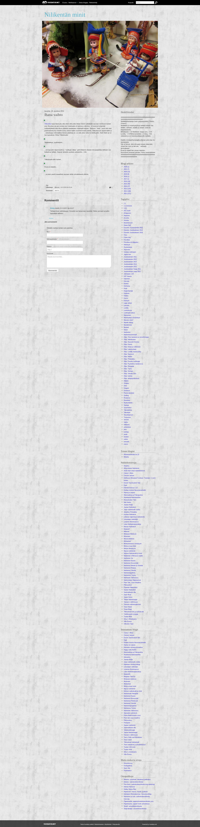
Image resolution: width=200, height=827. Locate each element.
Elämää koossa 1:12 (131, 488)
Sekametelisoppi (129, 730)
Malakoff (127, 529)
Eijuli (125, 485)
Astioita (126, 220)
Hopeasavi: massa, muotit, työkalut (136, 791)
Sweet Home (128, 597)
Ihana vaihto (53, 114)
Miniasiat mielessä (130, 679)
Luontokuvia (128, 310)
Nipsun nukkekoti (129, 551)
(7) (126, 169)
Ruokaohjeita (128, 403)
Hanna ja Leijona (129, 492)
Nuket (126, 330)
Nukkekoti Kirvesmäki (131, 563)
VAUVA (126, 420)
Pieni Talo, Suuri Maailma (132, 582)
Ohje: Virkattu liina (130, 373)
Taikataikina (128, 410)
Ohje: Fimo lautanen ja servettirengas (136, 337)
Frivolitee (127, 240)
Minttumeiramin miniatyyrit (132, 544)
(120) (127, 189)
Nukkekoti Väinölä (130, 570)
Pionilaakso (127, 770)
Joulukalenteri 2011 (130, 257)
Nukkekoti (127, 332)
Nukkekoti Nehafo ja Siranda (133, 565)
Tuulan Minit (128, 616)
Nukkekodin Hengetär (131, 693)
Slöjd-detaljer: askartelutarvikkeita (135, 809)
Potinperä (127, 723)
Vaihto (57, 190)
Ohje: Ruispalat (129, 366)
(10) (127, 181)
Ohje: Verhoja (128, 371)
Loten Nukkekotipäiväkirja (132, 524)
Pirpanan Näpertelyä (130, 587)
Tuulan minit (128, 749)
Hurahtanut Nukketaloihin (132, 497)
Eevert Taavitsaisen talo (132, 638)
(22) (127, 172)
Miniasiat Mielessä (130, 534)
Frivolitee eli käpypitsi (131, 242)
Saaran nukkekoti (129, 725)
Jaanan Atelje (128, 505)
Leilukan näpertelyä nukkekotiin (134, 517)
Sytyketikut (127, 407)
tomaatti (126, 442)
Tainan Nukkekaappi (130, 599)
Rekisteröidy (93, 2)
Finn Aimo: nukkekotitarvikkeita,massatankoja (139, 784)
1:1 (125, 203)
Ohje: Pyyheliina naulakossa (133, 364)
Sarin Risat (127, 595)
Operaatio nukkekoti (130, 713)
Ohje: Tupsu (128, 369)
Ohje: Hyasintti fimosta (131, 342)
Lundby (126, 308)
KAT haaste (128, 276)
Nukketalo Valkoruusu (131, 578)
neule (125, 434)
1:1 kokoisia (128, 206)
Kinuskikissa (128, 763)
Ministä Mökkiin (129, 539)
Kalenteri (127, 279)
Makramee (127, 315)
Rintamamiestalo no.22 (131, 454)
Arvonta (126, 218)
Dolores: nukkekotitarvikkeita (133, 782)
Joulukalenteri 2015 (130, 266)
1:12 (125, 208)
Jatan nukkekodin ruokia (132, 509)
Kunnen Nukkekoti (130, 514)
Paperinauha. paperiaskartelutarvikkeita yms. (139, 801)
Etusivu (64, 2)
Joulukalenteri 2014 (130, 264)
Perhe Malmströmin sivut (132, 715)
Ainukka (126, 466)
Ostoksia (127, 390)
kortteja (126, 432)
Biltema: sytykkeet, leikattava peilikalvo (137, 779)
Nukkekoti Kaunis (130, 561)
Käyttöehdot (108, 824)
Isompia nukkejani (130, 252)
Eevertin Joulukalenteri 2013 (133, 230)
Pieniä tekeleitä (129, 393)
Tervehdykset (128, 415)
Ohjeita (126, 381)
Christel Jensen (129, 475)
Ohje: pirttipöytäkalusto (131, 378)
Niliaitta (126, 457)
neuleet (126, 437)
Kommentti (50, 253)
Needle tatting (128, 322)
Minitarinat (127, 541)
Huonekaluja (128, 247)
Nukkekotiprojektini (130, 706)
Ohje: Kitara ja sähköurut (132, 347)
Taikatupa (127, 412)
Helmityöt (127, 245)
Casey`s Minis (128, 633)
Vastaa (51, 218)
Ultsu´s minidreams (130, 752)
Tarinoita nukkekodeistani (132, 604)
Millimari (126, 531)
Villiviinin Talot (128, 624)
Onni (125, 386)
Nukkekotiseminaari (130, 335)
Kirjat (125, 288)
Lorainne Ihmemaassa (131, 522)
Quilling (126, 395)
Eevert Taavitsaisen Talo (132, 483)
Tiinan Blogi (128, 609)
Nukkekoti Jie (128, 558)
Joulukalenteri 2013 (130, 262)
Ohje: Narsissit (129, 354)
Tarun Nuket (128, 607)
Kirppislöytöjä (128, 291)
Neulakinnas (128, 325)
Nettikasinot (72, 2)
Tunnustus (127, 417)
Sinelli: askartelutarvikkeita (133, 806)
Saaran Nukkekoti (130, 590)
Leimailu (126, 305)
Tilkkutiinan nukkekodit (131, 742)
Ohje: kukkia (128, 376)
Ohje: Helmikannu (130, 339)
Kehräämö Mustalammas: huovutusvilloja (137, 794)
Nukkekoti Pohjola (130, 568)
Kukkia (126, 296)
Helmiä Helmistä (129, 787)
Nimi (48, 232)
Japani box (127, 254)
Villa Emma (127, 621)
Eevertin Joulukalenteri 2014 (133, 232)
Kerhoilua (127, 286)
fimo (125, 429)
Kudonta (126, 293)
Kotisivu (64, 246)
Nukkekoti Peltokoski (131, 701)
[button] (77, 2)
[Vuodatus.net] (49, 824)
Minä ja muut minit (130, 546)
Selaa (83, 2)
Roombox (127, 400)
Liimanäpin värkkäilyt (131, 519)
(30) (127, 184)
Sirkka (52, 208)
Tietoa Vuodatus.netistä (87, 824)
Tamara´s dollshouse (131, 602)
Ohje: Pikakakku (129, 359)
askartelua (127, 427)
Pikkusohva (128, 585)
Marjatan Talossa (129, 676)
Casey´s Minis (128, 473)
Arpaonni (127, 215)
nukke (126, 439)
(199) (127, 191)
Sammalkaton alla (130, 592)
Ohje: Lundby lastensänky (132, 352)
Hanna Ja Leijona (129, 645)
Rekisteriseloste (99, 824)
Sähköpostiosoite (58, 239)
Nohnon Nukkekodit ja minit (133, 553)
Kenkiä (126, 283)
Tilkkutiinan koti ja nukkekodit (134, 612)
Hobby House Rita (130, 789)
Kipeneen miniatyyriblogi (132, 664)
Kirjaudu (131, 2)
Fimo (125, 235)
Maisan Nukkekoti (130, 526)
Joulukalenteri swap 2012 (132, 271)
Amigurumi (127, 213)
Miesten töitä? (128, 320)
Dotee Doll (127, 225)
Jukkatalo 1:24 (129, 274)
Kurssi (126, 298)
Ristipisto (127, 398)
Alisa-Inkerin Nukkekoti (131, 468)
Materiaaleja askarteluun (132, 318)
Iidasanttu (127, 657)
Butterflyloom (128, 223)
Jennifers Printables (130, 512)
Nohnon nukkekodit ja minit (133, 691)
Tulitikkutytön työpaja (131, 614)
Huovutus (127, 249)
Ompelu (126, 383)
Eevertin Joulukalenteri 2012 (133, 228)
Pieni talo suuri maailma (132, 718)
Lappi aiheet (128, 303)
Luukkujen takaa (129, 313)
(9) (126, 174)
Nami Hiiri (127, 768)
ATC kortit (127, 211)
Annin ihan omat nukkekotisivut (134, 471)
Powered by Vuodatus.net (149, 824)
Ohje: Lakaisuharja (130, 349)
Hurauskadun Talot (130, 500)
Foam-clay (127, 237)
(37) (127, 186)
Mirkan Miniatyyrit (130, 548)
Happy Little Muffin (130, 650)
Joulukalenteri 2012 (130, 259)
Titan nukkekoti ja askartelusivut (134, 744)
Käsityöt (126, 300)
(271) (127, 193)
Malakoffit (127, 674)
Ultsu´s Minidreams (130, 619)
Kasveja (126, 281)
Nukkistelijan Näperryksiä (132, 580)
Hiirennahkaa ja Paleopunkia (133, 495)
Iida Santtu (127, 502)
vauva (126, 444)
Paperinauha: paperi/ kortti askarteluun (137, 804)
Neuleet (126, 327)
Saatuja (126, 405)
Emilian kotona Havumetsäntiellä (135, 490)
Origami (126, 388)
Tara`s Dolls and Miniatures (133, 737)
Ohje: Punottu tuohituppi (132, 361)
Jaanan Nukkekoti (130, 507)
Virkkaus (127, 424)
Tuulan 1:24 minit (129, 747)
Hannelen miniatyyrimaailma (133, 647)
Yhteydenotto (116, 824)
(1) (126, 167)
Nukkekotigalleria (129, 573)
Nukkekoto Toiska (130, 575)
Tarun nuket (128, 740)
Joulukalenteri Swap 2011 (132, 269)
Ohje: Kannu (128, 344)
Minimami (127, 536)
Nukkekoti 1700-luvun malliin (133, 556)
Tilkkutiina (47, 124)
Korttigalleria (128, 766)
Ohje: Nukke (128, 356)
